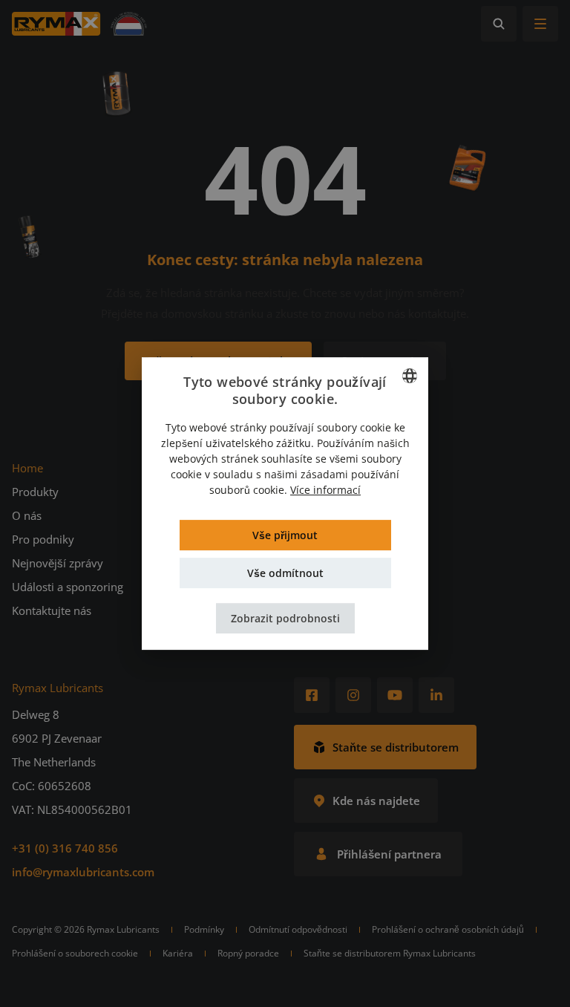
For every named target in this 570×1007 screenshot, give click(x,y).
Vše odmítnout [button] (285, 573)
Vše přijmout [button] (285, 535)
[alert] (285, 503)
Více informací (325, 490)
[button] (285, 618)
